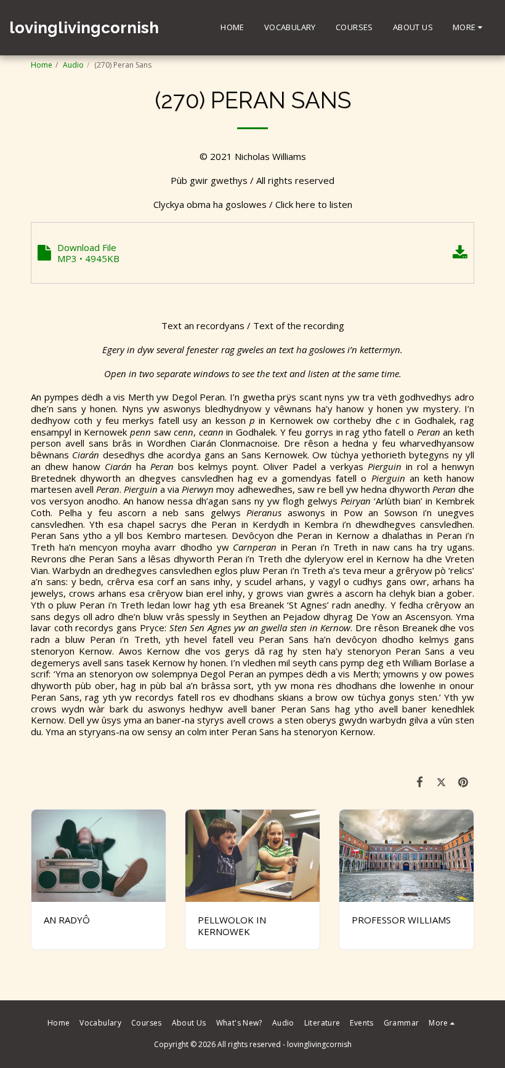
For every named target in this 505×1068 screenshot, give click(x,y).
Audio (73, 65)
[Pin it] (464, 781)
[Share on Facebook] (420, 781)
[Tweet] (441, 781)
